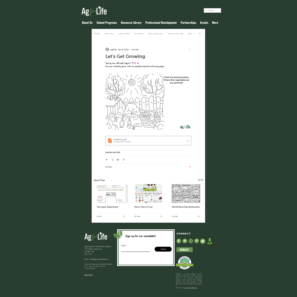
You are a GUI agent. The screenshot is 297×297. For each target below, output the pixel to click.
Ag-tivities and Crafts (175, 33)
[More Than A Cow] (148, 193)
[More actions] (190, 49)
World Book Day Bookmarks (186, 207)
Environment (138, 33)
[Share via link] (124, 159)
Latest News (109, 33)
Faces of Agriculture (155, 33)
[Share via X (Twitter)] (112, 159)
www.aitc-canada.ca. (190, 288)
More (190, 33)
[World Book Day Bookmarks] (186, 193)
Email (123, 245)
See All (200, 180)
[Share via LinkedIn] (118, 159)
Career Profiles (123, 33)
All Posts (97, 33)
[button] (200, 33)
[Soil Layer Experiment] (111, 193)
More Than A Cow (143, 207)
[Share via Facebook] (106, 159)
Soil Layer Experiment (107, 207)
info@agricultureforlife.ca (99, 259)
